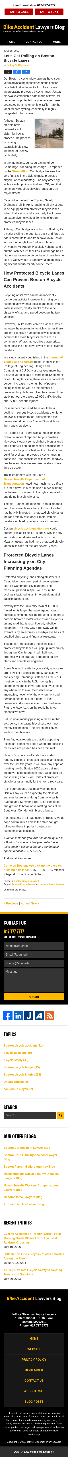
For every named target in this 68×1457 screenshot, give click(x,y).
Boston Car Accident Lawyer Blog (27, 1147)
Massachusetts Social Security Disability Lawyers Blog (31, 1176)
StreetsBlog (20, 171)
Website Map (34, 1391)
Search (60, 1115)
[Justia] (28, 1015)
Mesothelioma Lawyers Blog (23, 1197)
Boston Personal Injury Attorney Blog (29, 1166)
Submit (34, 997)
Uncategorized (16, 1081)
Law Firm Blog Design (33, 1451)
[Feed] (49, 1015)
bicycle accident (18, 1052)
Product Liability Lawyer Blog (24, 1204)
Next (35, 903)
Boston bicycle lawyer (23, 884)
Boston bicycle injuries (22, 1074)
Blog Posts (34, 1401)
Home (11, 41)
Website (34, 1349)
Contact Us (34, 41)
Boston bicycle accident (26, 881)
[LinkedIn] (18, 1015)
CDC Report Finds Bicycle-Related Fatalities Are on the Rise (34, 1256)
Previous (11, 903)
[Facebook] (8, 1015)
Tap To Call (19, 11)
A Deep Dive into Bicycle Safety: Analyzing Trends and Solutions (33, 1272)
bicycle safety (16, 1060)
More (57, 41)
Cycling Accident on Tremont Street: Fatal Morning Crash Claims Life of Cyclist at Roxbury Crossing (32, 1238)
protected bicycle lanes (52, 884)
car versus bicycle (18, 1089)
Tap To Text (49, 11)
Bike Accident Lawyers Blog (34, 28)
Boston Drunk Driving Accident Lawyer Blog (30, 1157)
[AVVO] (39, 1015)
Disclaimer (34, 1370)
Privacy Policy (34, 1359)
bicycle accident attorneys (31, 528)
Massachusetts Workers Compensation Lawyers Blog (31, 1187)
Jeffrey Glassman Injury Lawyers (44, 1442)
